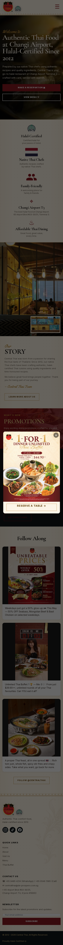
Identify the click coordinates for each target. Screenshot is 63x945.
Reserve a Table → (31, 505)
